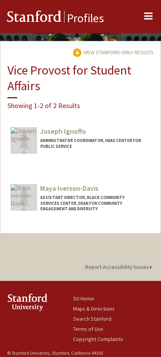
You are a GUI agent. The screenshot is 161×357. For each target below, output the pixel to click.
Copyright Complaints (98, 339)
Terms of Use (88, 328)
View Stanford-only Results (118, 52)
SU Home (83, 298)
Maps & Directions (93, 308)
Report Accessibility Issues (117, 266)
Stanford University (40, 302)
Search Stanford (92, 318)
